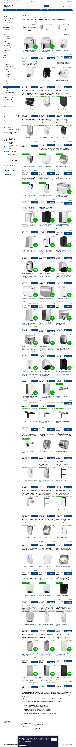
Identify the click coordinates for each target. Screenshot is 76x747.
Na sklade (9, 120)
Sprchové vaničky (7, 43)
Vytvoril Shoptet (68, 744)
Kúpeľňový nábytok (8, 99)
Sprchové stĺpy (7, 36)
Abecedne (53, 34)
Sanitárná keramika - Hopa (9, 106)
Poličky (7, 76)
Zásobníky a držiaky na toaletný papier (12, 68)
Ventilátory (6, 27)
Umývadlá (6, 48)
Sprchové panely (7, 34)
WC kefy (7, 78)
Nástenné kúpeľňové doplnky (12, 95)
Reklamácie (8, 174)
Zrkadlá (6, 24)
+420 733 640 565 (25, 726)
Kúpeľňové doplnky (8, 63)
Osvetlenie (6, 102)
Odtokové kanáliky (8, 41)
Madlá (7, 90)
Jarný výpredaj (7, 20)
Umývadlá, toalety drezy (9, 18)
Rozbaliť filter (11, 123)
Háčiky (7, 81)
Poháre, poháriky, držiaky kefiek (12, 80)
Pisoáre (6, 59)
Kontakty (40, 1)
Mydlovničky (8, 74)
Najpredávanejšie (46, 34)
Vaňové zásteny (7, 47)
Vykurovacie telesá (8, 40)
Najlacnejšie (32, 34)
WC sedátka (6, 56)
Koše (7, 83)
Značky (5, 108)
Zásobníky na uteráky (10, 66)
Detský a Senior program (9, 101)
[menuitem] (9, 10)
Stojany (7, 73)
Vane (5, 61)
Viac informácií (28, 741)
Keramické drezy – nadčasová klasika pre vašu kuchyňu (39, 724)
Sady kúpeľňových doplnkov (11, 94)
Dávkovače (8, 64)
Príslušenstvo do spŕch (9, 29)
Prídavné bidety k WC (8, 33)
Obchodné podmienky (10, 170)
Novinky (33, 1)
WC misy (6, 52)
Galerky (6, 26)
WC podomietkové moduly (9, 54)
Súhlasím (54, 739)
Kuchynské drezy (7, 31)
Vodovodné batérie (8, 22)
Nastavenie (22, 744)
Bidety (5, 57)
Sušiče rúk (8, 87)
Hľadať (46, 6)
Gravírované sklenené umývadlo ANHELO (38, 728)
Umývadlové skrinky (8, 97)
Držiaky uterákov (9, 71)
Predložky (8, 88)
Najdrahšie (38, 34)
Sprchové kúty (7, 45)
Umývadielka (7, 50)
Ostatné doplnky (9, 85)
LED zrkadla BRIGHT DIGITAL (39, 731)
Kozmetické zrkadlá (10, 92)
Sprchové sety (7, 38)
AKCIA (5, 104)
